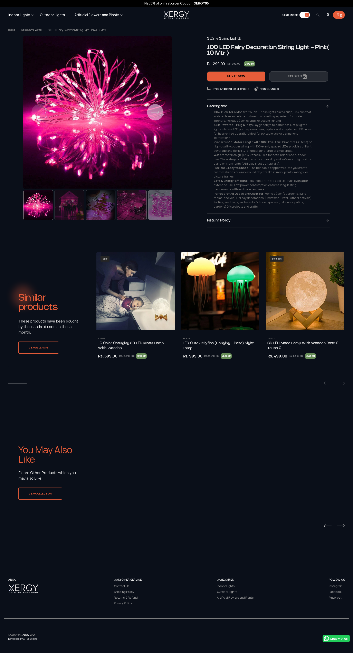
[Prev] (328, 525)
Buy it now (236, 76)
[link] (135, 291)
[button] (317, 14)
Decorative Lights (31, 30)
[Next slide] (341, 383)
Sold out (295, 76)
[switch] (304, 15)
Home (11, 30)
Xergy (25, 635)
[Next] (341, 525)
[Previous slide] (328, 383)
